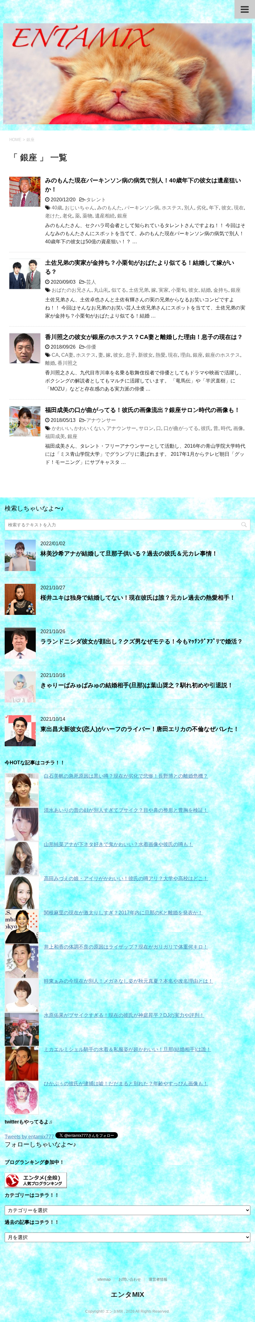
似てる (118, 290)
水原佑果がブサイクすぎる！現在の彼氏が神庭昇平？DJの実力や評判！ (124, 1015)
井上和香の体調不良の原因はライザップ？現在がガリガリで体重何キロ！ (126, 946)
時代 (226, 428)
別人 (189, 207)
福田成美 (55, 436)
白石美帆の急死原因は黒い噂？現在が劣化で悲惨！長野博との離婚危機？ (126, 776)
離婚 (50, 363)
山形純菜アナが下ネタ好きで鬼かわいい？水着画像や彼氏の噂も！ (118, 844)
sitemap (104, 1279)
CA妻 (67, 355)
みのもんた (109, 207)
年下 (214, 207)
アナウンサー (101, 420)
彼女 (226, 207)
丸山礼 (101, 290)
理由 (185, 355)
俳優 (91, 347)
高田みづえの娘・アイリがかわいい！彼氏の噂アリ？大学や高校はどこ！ (126, 878)
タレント (96, 199)
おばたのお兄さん (71, 290)
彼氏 (206, 428)
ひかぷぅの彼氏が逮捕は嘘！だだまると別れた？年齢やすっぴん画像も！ (126, 1083)
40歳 (57, 207)
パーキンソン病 (141, 207)
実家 (164, 290)
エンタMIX (127, 1294)
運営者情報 (158, 1279)
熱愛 (160, 355)
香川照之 (67, 363)
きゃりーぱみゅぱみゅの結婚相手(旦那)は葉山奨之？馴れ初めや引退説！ (136, 685)
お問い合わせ (129, 1279)
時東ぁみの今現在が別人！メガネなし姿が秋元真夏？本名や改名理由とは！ (128, 981)
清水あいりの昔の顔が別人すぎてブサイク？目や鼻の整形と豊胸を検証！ (126, 810)
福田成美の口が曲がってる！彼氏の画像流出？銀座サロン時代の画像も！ (142, 410)
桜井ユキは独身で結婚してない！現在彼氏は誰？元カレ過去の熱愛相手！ (137, 597)
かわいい (62, 428)
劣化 (201, 207)
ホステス (172, 207)
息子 (131, 355)
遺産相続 (105, 215)
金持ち (220, 290)
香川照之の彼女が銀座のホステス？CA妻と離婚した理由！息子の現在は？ (144, 337)
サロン (146, 428)
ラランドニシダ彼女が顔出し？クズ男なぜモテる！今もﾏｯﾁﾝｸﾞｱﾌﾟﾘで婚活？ (141, 641)
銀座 (122, 215)
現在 (239, 207)
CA (55, 355)
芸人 (91, 282)
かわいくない (89, 428)
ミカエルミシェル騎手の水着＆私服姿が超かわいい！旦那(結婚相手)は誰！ (127, 1049)
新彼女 (145, 355)
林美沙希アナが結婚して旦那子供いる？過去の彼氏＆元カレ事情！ (129, 553)
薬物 (87, 215)
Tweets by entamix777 (29, 1136)
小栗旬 (178, 290)
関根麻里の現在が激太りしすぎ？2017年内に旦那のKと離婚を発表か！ (123, 912)
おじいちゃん (80, 207)
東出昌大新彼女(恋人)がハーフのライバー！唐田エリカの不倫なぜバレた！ (139, 729)
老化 (67, 215)
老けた (52, 215)
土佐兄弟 (139, 290)
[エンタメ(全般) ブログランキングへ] (36, 1185)
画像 (238, 428)
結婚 (206, 290)
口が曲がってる (181, 428)
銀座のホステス (222, 355)
